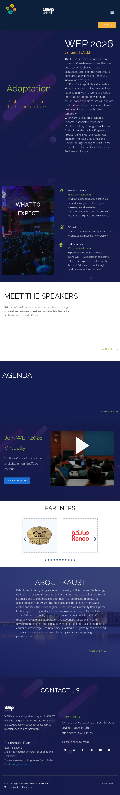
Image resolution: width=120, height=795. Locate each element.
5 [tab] (57, 560)
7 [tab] (63, 560)
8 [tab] (66, 560)
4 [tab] (54, 560)
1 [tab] (45, 560)
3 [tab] (51, 560)
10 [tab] (71, 560)
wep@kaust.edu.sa (21, 764)
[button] (112, 12)
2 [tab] (48, 560)
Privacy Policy (109, 783)
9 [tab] (69, 560)
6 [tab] (60, 560)
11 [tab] (74, 560)
